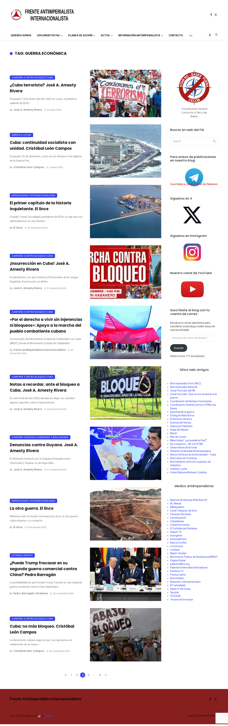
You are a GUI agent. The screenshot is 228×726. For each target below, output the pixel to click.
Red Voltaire (177, 578)
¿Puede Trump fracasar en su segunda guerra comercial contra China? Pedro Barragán (43, 568)
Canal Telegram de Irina (183, 510)
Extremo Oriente (22, 555)
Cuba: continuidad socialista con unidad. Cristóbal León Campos (43, 145)
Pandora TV (176, 571)
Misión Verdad (178, 553)
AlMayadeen (177, 507)
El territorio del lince (181, 419)
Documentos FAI (48, 35)
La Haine (175, 549)
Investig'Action (178, 539)
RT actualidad (177, 585)
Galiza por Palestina (181, 426)
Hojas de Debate (179, 429)
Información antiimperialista (139, 35)
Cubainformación (180, 524)
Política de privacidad (202, 715)
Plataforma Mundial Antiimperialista (190, 451)
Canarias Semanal (180, 514)
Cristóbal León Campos (28, 167)
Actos (105, 35)
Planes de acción (80, 35)
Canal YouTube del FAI (182, 390)
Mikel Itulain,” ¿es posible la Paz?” (188, 440)
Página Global (177, 560)
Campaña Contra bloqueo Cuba (32, 77)
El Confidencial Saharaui (183, 528)
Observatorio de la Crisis (183, 447)
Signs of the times (180, 588)
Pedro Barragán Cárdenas (30, 593)
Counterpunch (178, 517)
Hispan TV (176, 532)
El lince (17, 227)
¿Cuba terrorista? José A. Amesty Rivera (43, 88)
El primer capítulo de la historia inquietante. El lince (40, 206)
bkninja (49, 715)
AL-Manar (175, 503)
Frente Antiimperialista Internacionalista (39, 350)
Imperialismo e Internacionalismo (33, 195)
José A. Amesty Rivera (27, 110)
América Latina (21, 134)
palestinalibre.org (180, 564)
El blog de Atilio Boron (182, 415)
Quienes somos (21, 35)
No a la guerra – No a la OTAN (186, 444)
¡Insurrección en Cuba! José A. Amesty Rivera (40, 266)
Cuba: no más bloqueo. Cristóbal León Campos (42, 629)
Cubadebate (177, 521)
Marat (173, 433)
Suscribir (179, 348)
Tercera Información (181, 599)
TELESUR (175, 596)
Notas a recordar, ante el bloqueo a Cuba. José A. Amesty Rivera (45, 387)
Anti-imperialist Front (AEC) (185, 383)
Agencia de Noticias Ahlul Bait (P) (188, 500)
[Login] (210, 34)
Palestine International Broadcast (189, 567)
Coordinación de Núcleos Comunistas (191, 401)
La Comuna (176, 546)
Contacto (176, 35)
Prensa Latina (178, 574)
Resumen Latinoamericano (185, 581)
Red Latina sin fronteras (183, 458)
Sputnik (174, 592)
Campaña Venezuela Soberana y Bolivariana (40, 437)
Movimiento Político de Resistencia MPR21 (194, 556)
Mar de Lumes (178, 436)
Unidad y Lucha (178, 468)
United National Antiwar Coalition (188, 472)
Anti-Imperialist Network (183, 387)
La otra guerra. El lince (31, 508)
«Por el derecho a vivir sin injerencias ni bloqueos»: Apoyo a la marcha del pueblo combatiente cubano (46, 325)
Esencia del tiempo (180, 422)
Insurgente (176, 535)
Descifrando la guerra (182, 411)
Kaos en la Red (178, 542)
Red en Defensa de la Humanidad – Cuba (193, 454)
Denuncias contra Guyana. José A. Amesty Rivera (44, 448)
